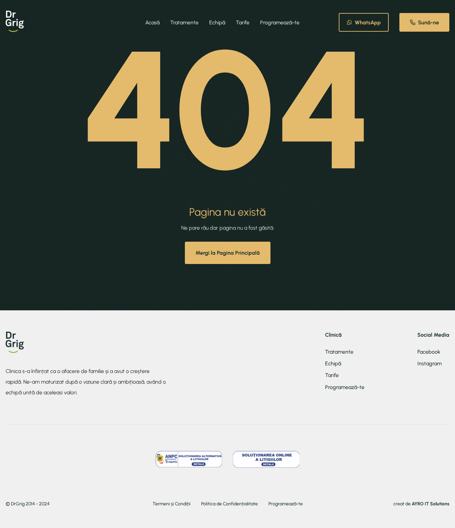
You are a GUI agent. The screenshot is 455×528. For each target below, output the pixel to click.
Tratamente (184, 22)
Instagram (429, 363)
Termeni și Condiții (172, 504)
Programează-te (279, 22)
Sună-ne (428, 22)
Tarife (242, 22)
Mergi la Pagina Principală (228, 253)
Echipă (217, 22)
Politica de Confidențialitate (229, 504)
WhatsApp (368, 22)
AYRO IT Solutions (430, 504)
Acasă (152, 22)
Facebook (428, 352)
